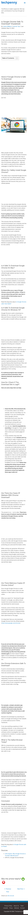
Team (22, 905)
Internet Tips (16, 26)
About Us (16, 905)
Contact (22, 908)
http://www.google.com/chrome (11, 623)
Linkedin (5, 908)
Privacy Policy (8, 905)
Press (11, 908)
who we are (10, 895)
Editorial (16, 908)
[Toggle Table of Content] (16, 58)
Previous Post (7, 889)
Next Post (21, 889)
